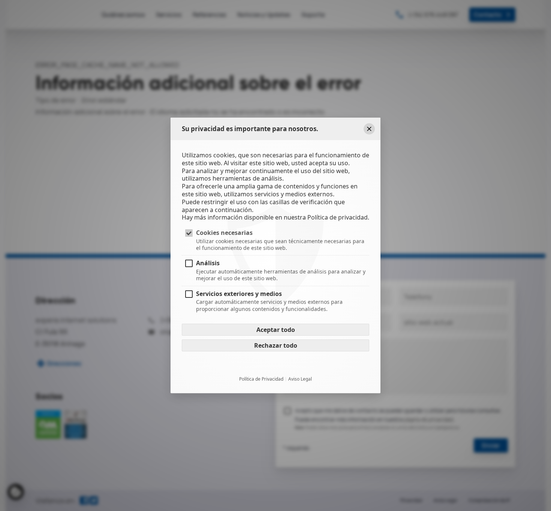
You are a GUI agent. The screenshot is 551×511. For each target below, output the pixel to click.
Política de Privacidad (261, 379)
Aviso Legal (300, 379)
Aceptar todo (275, 329)
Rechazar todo (275, 345)
